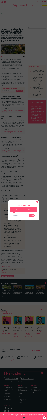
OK (23, 417)
